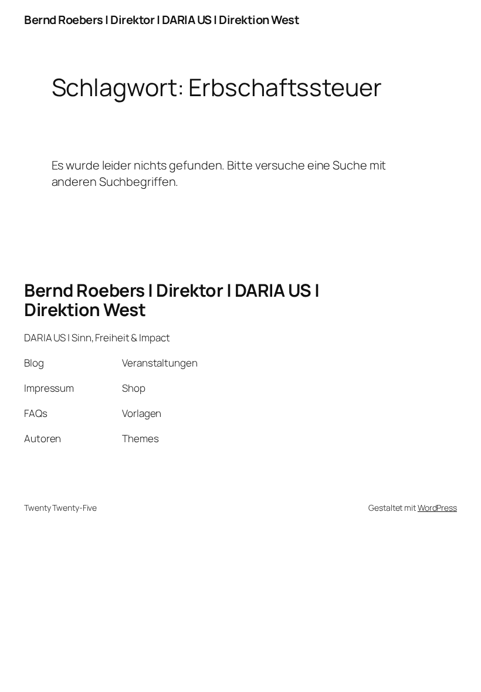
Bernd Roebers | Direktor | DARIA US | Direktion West (161, 20)
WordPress (437, 507)
